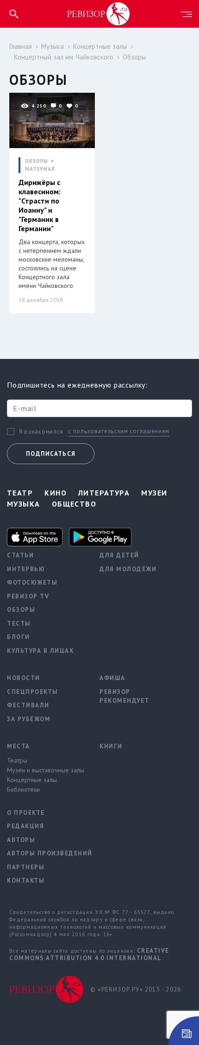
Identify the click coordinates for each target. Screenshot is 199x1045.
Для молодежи (128, 569)
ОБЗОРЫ (36, 161)
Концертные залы (100, 46)
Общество (74, 503)
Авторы (21, 840)
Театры (17, 760)
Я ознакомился (41, 432)
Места (18, 746)
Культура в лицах (40, 651)
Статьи (20, 555)
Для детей (119, 555)
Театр (20, 492)
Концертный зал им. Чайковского (63, 57)
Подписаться (50, 454)
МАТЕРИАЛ (40, 169)
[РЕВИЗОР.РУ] (98, 13)
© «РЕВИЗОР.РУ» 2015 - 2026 (135, 989)
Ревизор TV (28, 596)
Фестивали (28, 705)
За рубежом (28, 719)
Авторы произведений (46, 853)
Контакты (25, 880)
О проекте (26, 813)
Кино (55, 492)
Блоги (18, 637)
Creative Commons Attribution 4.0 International (89, 954)
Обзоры (134, 57)
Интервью (26, 569)
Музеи (154, 492)
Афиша (112, 678)
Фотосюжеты (32, 582)
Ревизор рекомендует (124, 696)
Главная (20, 46)
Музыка (52, 46)
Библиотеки (23, 789)
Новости (23, 678)
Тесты (19, 623)
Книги (111, 746)
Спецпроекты (32, 692)
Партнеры (25, 867)
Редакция (25, 826)
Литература (104, 492)
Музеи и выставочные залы (45, 770)
